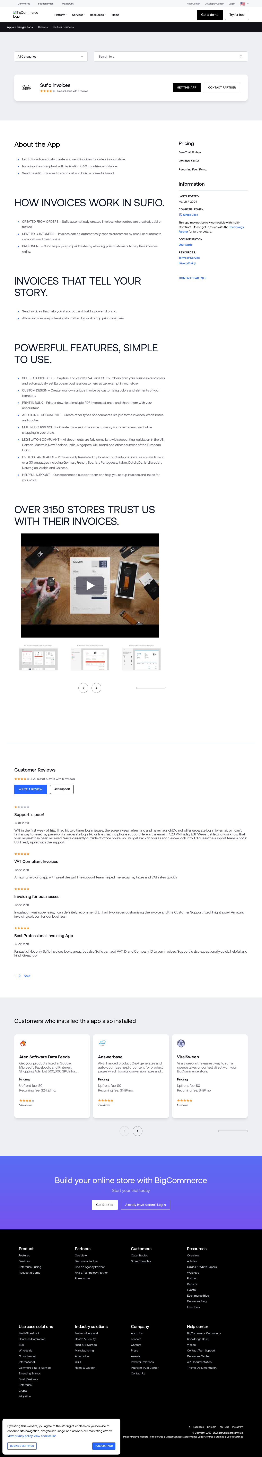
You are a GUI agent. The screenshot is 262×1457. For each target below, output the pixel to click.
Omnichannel (27, 1356)
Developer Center (214, 3)
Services (24, 1261)
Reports (192, 1284)
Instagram (237, 1426)
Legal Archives (205, 1436)
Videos (191, 1344)
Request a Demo (29, 1272)
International (27, 1362)
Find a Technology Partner (91, 1272)
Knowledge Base (198, 1339)
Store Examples (141, 1261)
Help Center (193, 3)
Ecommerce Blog (198, 1295)
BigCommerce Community (204, 1333)
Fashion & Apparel (86, 1333)
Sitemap (220, 1436)
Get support (62, 789)
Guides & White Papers (202, 1267)
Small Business (28, 1379)
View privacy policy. (20, 1436)
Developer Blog (197, 1301)
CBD (78, 1362)
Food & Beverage (86, 1344)
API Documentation (199, 1362)
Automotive (82, 1356)
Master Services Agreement (181, 1436)
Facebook (198, 1426)
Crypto (23, 1390)
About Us (137, 1333)
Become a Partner (86, 1261)
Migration (25, 1396)
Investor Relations (142, 1362)
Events (191, 1289)
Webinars (193, 1272)
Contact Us (138, 1373)
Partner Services (63, 27)
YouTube (224, 1426)
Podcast (192, 1278)
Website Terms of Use (151, 1436)
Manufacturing (84, 1350)
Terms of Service (189, 257)
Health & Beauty (85, 1339)
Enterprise (25, 1385)
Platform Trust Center (144, 1367)
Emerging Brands (30, 1373)
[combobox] (171, 56)
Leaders (136, 1339)
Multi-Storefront (29, 1333)
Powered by (82, 1278)
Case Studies (139, 1255)
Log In (232, 3)
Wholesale (25, 1350)
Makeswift (67, 3)
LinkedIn (211, 1426)
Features (24, 1255)
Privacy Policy (187, 263)
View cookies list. (45, 1436)
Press (134, 1350)
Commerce (24, 3)
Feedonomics (45, 3)
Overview (81, 1255)
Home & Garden (85, 1367)
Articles (192, 1261)
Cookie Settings (235, 1436)
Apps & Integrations (20, 27)
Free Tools (193, 1307)
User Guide (186, 244)
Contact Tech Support (201, 1350)
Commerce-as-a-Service (35, 1367)
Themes (43, 27)
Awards (135, 1356)
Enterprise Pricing (30, 1267)
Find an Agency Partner (90, 1267)
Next (27, 976)
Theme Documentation (202, 1367)
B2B (21, 1344)
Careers (136, 1344)
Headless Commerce (32, 1339)
